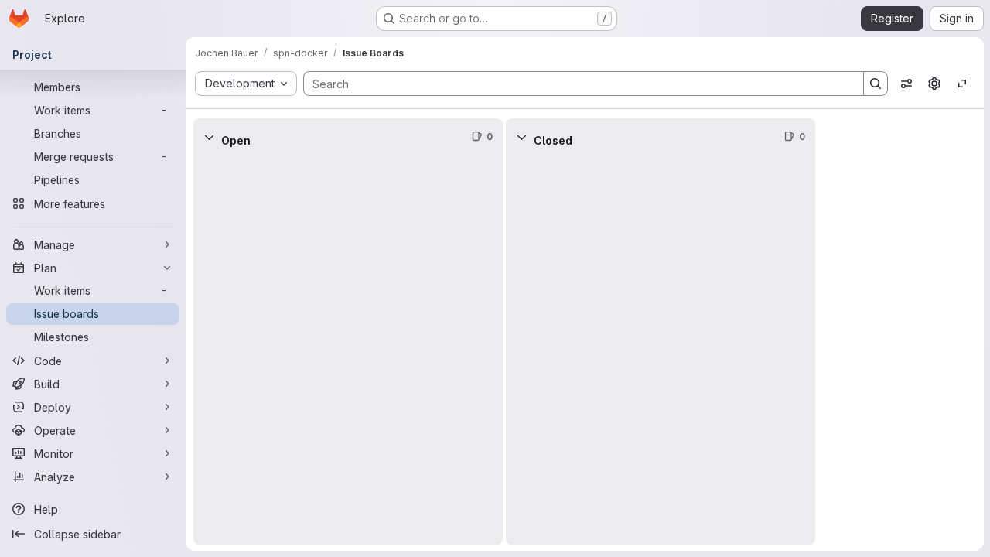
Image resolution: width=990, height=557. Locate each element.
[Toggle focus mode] (962, 83)
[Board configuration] (934, 83)
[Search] (875, 83)
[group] (348, 350)
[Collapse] (209, 137)
